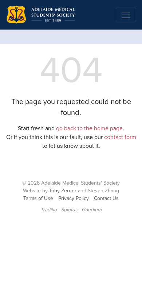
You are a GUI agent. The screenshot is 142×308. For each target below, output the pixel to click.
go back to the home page (89, 128)
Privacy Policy (73, 198)
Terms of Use (38, 198)
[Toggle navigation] (126, 15)
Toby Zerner (62, 190)
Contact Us (106, 198)
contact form (120, 137)
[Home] (40, 15)
